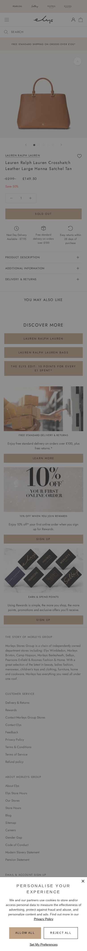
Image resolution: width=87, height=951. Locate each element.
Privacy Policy (43, 919)
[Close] (83, 881)
